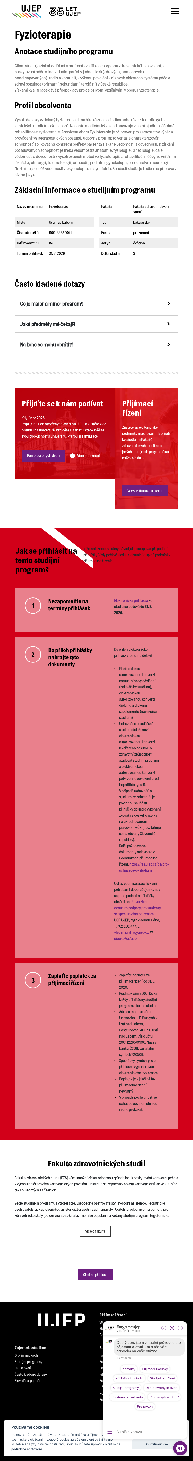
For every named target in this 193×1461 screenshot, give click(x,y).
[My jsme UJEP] (47, 11)
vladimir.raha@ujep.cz (131, 932)
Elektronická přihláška (131, 600)
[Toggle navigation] (175, 11)
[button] (96, 303)
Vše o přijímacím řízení (144, 490)
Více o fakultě (95, 1231)
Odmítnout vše (157, 1444)
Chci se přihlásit (95, 1274)
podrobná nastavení (26, 1449)
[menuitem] (26, 1355)
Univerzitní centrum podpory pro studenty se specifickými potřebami (137, 907)
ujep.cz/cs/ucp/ (126, 938)
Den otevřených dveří (43, 455)
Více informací (88, 455)
